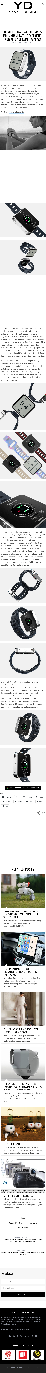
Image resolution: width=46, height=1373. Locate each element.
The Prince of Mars (11, 1144)
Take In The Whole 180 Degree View (18, 1195)
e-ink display (32, 1223)
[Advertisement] (23, 22)
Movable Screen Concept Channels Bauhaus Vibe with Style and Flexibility (23, 1252)
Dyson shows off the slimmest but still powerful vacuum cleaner (21, 1031)
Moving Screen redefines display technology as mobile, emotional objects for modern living (23, 1239)
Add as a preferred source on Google (24, 788)
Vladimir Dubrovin (16, 112)
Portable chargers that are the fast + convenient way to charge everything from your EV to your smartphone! (22, 1086)
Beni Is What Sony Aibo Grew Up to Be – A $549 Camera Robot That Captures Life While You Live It (21, 914)
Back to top (22, 1370)
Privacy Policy (26, 1329)
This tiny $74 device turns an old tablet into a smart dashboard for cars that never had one (21, 972)
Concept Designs (16, 1223)
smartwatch (23, 1227)
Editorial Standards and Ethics (11, 1329)
